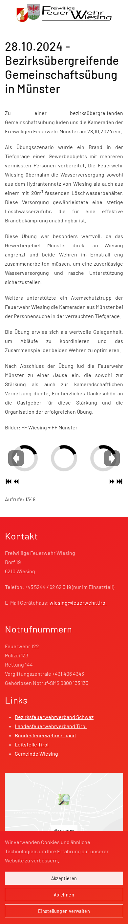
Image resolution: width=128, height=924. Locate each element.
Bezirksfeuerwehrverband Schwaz (54, 717)
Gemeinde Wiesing (36, 753)
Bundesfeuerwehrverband (45, 735)
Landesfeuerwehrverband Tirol (51, 726)
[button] (8, 13)
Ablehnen (64, 894)
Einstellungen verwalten (64, 911)
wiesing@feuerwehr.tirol (78, 602)
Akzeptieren (64, 829)
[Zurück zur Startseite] (64, 13)
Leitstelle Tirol (32, 744)
